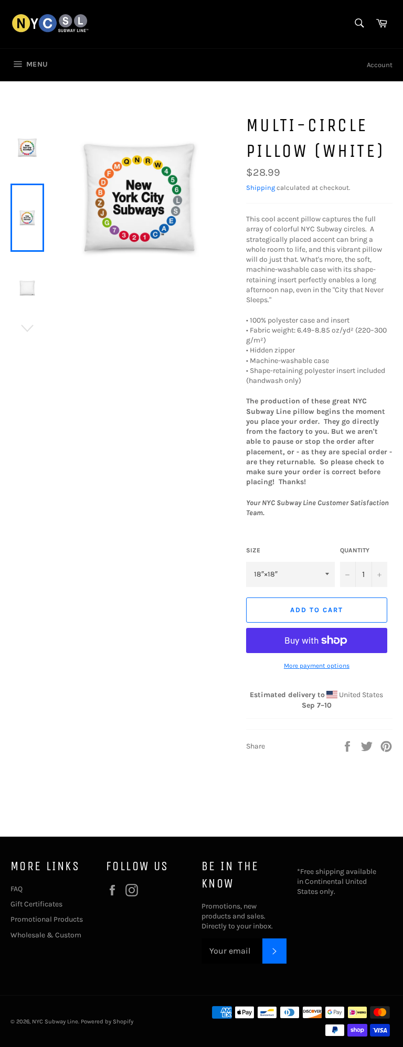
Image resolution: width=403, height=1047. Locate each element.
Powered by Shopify (107, 1021)
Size (253, 550)
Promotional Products (46, 919)
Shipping (260, 187)
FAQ (16, 888)
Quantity (354, 550)
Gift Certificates (36, 904)
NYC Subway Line (55, 1021)
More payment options (316, 665)
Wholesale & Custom (45, 935)
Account (380, 65)
